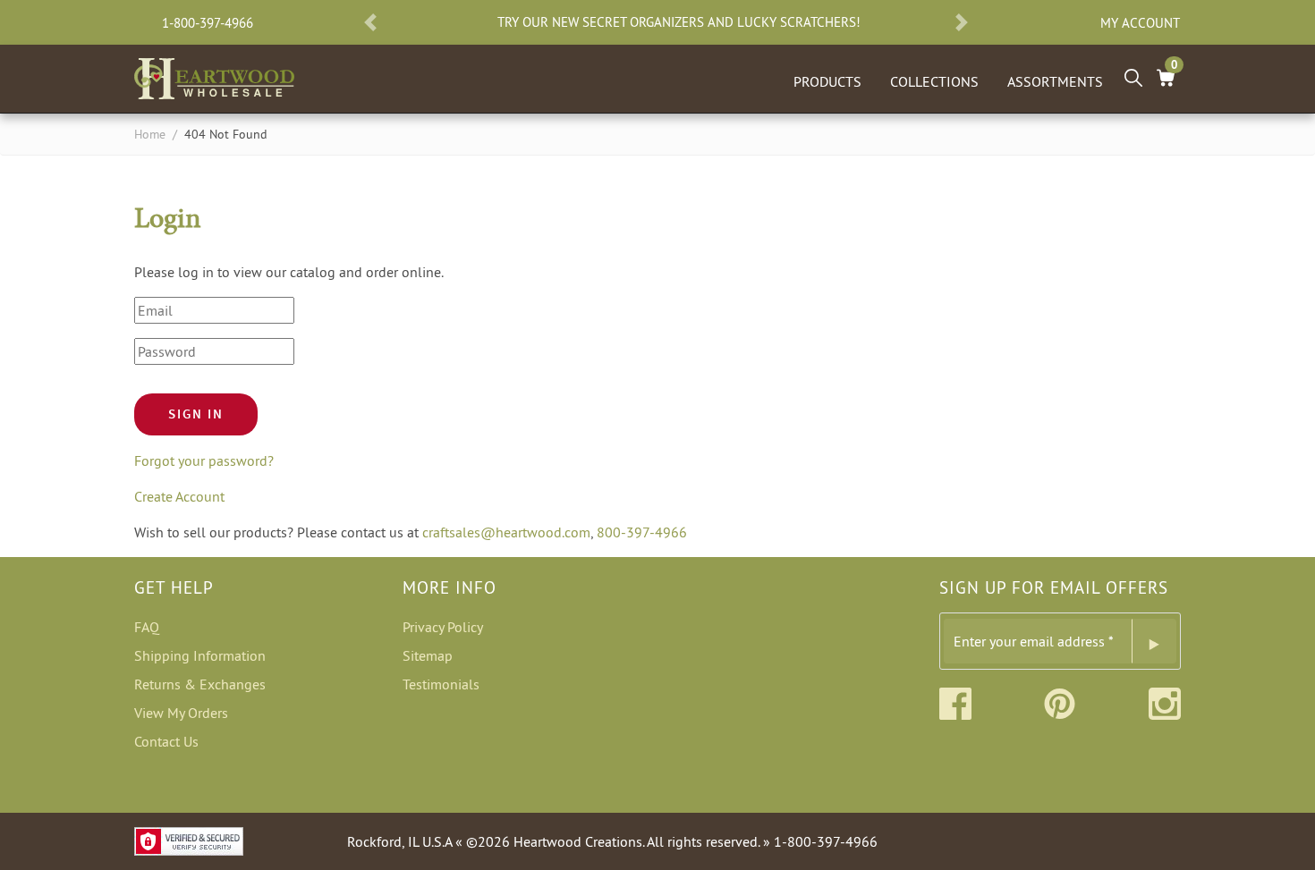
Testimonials (441, 684)
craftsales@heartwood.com (506, 532)
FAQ (146, 627)
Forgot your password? (204, 460)
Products (827, 81)
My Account (1140, 23)
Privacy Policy (443, 627)
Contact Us (166, 741)
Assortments (1055, 81)
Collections (934, 81)
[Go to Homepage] (214, 75)
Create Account (179, 496)
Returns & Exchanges (200, 684)
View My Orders (181, 713)
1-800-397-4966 (207, 23)
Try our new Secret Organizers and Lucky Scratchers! (679, 22)
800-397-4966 (642, 532)
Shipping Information (200, 655)
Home (149, 134)
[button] (370, 22)
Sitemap (428, 655)
